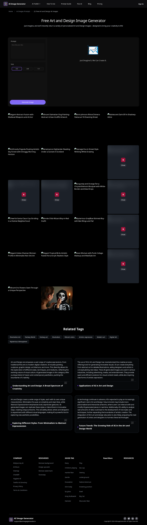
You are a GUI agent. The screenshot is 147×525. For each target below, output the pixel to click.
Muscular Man (84, 501)
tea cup (82, 468)
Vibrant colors (70, 337)
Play (80, 463)
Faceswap (42, 475)
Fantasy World (30, 337)
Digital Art (113, 337)
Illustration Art (15, 337)
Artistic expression (85, 337)
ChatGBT (16, 475)
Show (24, 200)
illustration (56, 337)
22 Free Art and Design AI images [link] (46, 11)
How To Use (51, 4)
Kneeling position (85, 487)
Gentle (67, 477)
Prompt (13, 41)
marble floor (69, 473)
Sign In (141, 4)
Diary (67, 463)
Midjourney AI (18, 463)
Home (11, 11)
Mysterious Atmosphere (18, 342)
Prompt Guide (66, 4)
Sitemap (16, 471)
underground (84, 477)
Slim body (68, 487)
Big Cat (81, 496)
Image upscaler (44, 467)
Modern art (101, 337)
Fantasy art (44, 337)
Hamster (68, 501)
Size (12, 64)
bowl (81, 491)
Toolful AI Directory (20, 482)
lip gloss (68, 491)
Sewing (82, 473)
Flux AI (79, 4)
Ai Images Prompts (23, 11)
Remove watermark (46, 471)
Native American (85, 482)
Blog (89, 4)
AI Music (16, 467)
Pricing (99, 4)
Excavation (69, 482)
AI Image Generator (17, 4)
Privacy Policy (18, 486)
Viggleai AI (17, 479)
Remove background (46, 463)
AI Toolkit (35, 4)
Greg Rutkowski (70, 496)
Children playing (71, 468)
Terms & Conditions (20, 490)
